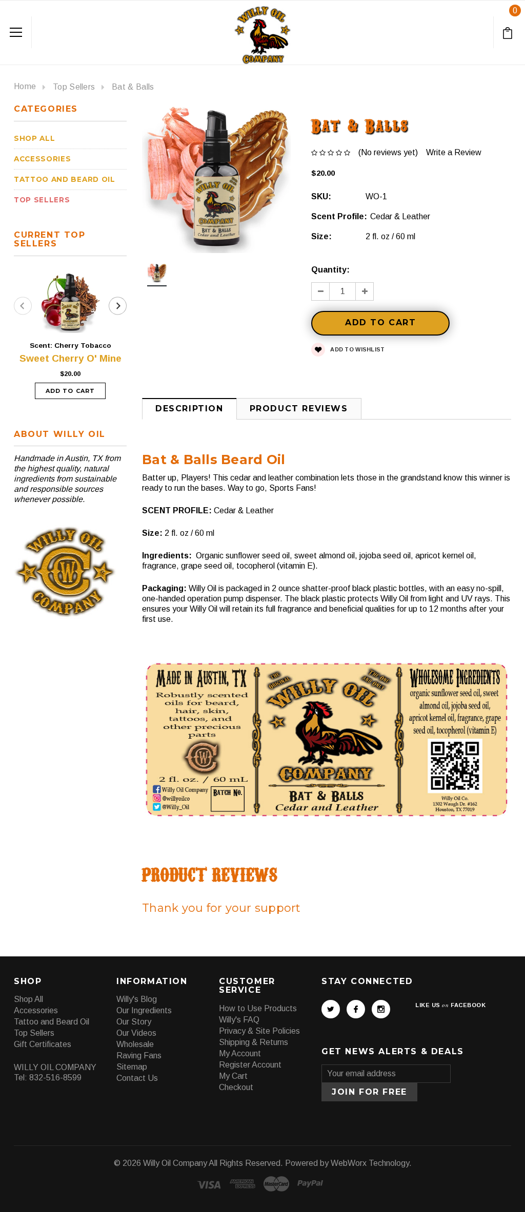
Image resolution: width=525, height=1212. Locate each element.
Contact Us (137, 1078)
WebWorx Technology (370, 1163)
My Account (240, 1053)
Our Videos (136, 1033)
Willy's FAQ (239, 1019)
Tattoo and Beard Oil (64, 179)
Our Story (133, 1021)
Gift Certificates (42, 1044)
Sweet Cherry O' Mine (70, 358)
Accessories (42, 159)
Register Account (250, 1064)
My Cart (233, 1076)
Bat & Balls (133, 86)
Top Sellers (74, 86)
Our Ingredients (144, 1010)
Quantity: (330, 269)
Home (25, 86)
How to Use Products (258, 1008)
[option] (157, 276)
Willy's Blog (136, 999)
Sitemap (131, 1066)
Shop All (34, 138)
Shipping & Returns (253, 1042)
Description (189, 408)
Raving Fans (138, 1055)
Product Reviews (299, 408)
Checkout (236, 1087)
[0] (509, 32)
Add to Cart (70, 390)
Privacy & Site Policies (259, 1031)
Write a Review (453, 152)
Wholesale (135, 1044)
